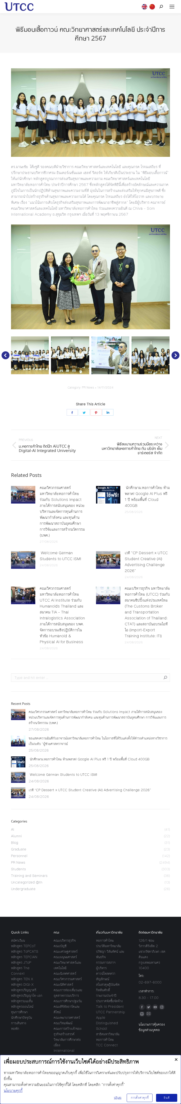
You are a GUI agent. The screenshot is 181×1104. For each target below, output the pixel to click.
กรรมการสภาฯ (105, 962)
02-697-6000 (150, 982)
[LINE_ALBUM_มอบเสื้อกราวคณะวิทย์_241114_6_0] (70, 355)
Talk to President (110, 1006)
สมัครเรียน (18, 940)
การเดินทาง (18, 1023)
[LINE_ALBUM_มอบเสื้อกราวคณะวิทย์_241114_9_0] (30, 355)
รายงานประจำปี (106, 995)
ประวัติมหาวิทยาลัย (108, 945)
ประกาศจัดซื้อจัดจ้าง (109, 1001)
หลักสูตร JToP (21, 962)
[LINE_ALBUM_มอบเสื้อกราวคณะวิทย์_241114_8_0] (151, 355)
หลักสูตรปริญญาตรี (23, 990)
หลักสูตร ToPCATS (24, 951)
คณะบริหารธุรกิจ (65, 940)
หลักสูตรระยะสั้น (22, 1001)
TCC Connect (107, 1045)
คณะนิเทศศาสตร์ (65, 973)
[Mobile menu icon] (172, 6)
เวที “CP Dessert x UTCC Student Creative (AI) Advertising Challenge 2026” (146, 562)
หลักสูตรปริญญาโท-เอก (26, 995)
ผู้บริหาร (101, 968)
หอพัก (15, 1028)
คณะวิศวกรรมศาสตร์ (68, 979)
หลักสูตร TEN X (22, 979)
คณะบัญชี (60, 945)
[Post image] (23, 495)
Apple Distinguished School (107, 1023)
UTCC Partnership (110, 1012)
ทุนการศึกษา (19, 1012)
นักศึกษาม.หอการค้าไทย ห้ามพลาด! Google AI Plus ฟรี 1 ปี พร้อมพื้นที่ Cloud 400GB (147, 496)
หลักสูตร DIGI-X (22, 984)
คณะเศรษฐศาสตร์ (65, 951)
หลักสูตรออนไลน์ (22, 1006)
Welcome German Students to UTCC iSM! (61, 556)
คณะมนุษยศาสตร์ (65, 957)
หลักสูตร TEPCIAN (24, 957)
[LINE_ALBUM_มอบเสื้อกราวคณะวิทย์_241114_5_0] (110, 355)
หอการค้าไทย (105, 940)
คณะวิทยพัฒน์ (63, 1023)
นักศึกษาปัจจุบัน (21, 1017)
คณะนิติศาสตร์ (63, 984)
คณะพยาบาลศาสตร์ (67, 1017)
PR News (88, 387)
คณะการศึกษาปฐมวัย (68, 1001)
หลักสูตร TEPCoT (23, 945)
